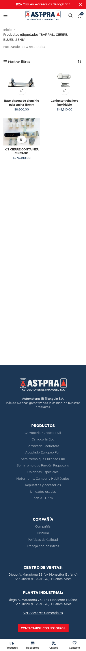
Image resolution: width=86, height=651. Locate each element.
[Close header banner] (80, 4)
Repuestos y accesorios (43, 485)
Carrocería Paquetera (42, 446)
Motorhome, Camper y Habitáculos (42, 478)
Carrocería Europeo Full (42, 433)
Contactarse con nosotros (43, 628)
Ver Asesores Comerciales (43, 613)
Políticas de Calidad (43, 539)
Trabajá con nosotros (43, 546)
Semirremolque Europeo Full (43, 459)
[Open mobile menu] (5, 15)
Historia (43, 533)
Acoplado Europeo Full (42, 452)
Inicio (8, 30)
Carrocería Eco (43, 439)
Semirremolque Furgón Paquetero (43, 465)
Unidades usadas (43, 491)
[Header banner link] (36, 4)
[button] (21, 91)
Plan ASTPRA (43, 498)
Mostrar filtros (19, 61)
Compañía (42, 526)
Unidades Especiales (42, 472)
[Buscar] (70, 15)
